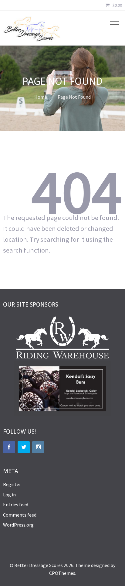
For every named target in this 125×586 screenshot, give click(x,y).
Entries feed (15, 505)
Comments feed (19, 515)
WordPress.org (18, 525)
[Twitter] (24, 447)
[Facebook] (9, 447)
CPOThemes (62, 573)
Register (12, 484)
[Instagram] (38, 447)
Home (40, 97)
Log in (9, 495)
